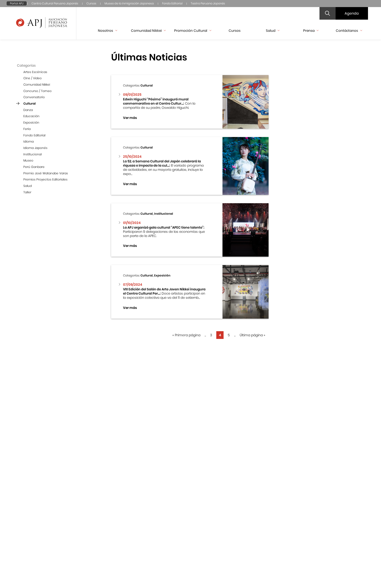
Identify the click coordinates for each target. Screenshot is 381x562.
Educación (31, 116)
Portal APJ (16, 3)
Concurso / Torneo (37, 91)
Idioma (28, 141)
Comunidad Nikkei (36, 85)
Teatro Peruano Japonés (208, 3)
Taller (27, 192)
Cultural (29, 103)
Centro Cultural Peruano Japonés (55, 3)
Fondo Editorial (172, 3)
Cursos (91, 3)
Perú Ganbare (34, 167)
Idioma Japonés (35, 148)
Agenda (352, 13)
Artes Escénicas (35, 72)
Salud (27, 186)
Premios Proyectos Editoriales (45, 179)
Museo (28, 160)
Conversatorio (34, 97)
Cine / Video (32, 78)
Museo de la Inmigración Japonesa (129, 3)
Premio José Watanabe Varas (45, 173)
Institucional (32, 154)
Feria (27, 129)
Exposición (31, 122)
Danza (28, 110)
